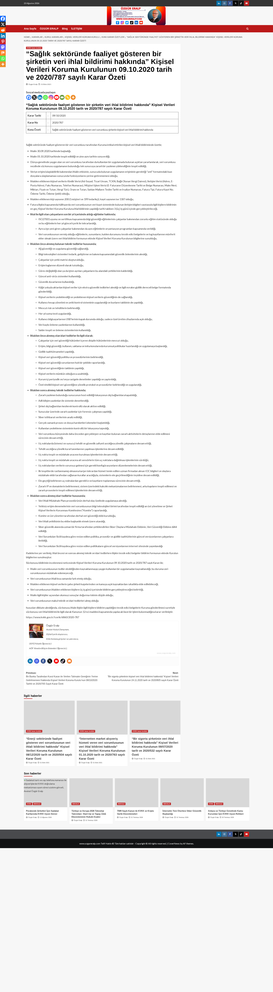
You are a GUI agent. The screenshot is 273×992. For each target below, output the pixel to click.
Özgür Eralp (32, 84)
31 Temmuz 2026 (91, 820)
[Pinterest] (3, 41)
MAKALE (37, 804)
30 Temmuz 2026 (228, 817)
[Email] (62, 97)
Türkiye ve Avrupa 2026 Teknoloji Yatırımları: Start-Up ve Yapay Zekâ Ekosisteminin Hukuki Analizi (89, 814)
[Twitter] (49, 661)
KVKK (29, 804)
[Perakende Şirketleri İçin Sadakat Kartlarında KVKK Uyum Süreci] (45, 792)
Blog (65, 28)
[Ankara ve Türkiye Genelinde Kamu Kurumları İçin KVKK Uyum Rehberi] (227, 792)
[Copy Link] (67, 97)
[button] (247, 28)
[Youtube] (56, 97)
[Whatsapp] (45, 97)
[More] (73, 97)
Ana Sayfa (30, 28)
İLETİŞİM (76, 28)
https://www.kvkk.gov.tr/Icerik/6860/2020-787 (52, 617)
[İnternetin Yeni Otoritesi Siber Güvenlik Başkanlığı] (182, 792)
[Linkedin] (39, 97)
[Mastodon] (3, 47)
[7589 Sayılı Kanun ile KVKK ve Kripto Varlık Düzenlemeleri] (136, 792)
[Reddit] (3, 30)
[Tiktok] (62, 661)
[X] (34, 97)
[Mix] (3, 53)
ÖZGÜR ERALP (49, 28)
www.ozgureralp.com (166, 653)
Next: (143, 676)
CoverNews (174, 843)
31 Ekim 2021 (46, 84)
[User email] (69, 661)
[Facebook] (28, 97)
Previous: (62, 678)
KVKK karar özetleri (34, 48)
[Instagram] (50, 97)
